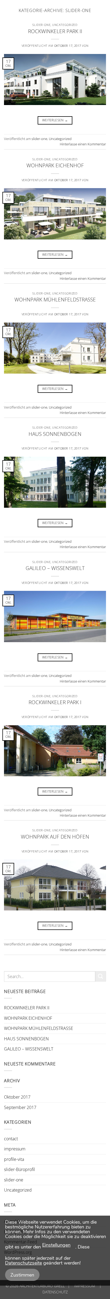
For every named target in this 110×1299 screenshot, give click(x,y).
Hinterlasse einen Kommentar (83, 144)
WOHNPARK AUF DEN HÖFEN (55, 836)
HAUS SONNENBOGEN (55, 433)
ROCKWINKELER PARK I (55, 702)
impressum (14, 1149)
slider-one (41, 25)
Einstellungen (56, 1245)
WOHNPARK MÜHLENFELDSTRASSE (55, 299)
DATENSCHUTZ (55, 1291)
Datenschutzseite (23, 1263)
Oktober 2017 (17, 1097)
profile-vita (14, 1159)
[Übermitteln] (100, 976)
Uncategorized (64, 25)
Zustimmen (22, 1275)
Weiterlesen (55, 120)
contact (11, 1139)
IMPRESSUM (84, 1285)
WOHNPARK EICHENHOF (55, 165)
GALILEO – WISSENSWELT (55, 568)
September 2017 (20, 1107)
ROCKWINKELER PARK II (55, 31)
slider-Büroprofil (19, 1169)
